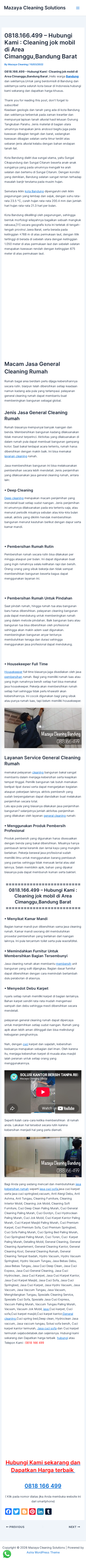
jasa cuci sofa (49, 1189)
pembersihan (13, 677)
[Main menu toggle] (78, 8)
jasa (46, 1309)
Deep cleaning (14, 498)
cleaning (38, 772)
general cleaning (55, 816)
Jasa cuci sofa (47, 1328)
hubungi (62, 1338)
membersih (63, 964)
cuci (25, 1044)
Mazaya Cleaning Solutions (35, 8)
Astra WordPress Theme (43, 1552)
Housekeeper (13, 672)
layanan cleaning (15, 456)
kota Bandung (34, 191)
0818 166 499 (43, 1485)
